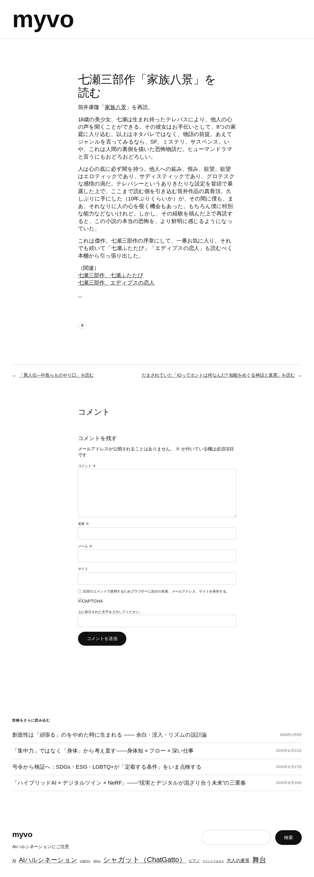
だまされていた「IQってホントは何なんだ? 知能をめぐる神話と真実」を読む (218, 375)
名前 (83, 524)
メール (85, 546)
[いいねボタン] (80, 296)
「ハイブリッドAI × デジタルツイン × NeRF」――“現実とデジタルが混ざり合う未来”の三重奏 (129, 783)
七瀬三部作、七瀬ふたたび (111, 275)
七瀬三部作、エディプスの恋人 (116, 283)
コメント (87, 466)
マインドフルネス (213, 861)
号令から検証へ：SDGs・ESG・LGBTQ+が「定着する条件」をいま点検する (107, 767)
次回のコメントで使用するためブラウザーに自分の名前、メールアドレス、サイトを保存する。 (156, 591)
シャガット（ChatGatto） (144, 859)
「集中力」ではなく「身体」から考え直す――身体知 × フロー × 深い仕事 (103, 751)
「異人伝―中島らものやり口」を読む (56, 375)
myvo (43, 19)
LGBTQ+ (85, 861)
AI (14, 860)
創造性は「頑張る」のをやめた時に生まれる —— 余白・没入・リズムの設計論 (109, 735)
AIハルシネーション (48, 860)
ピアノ (194, 861)
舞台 (259, 860)
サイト (83, 569)
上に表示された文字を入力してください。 (110, 612)
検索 (288, 837)
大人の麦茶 (238, 860)
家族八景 (115, 107)
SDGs (97, 861)
